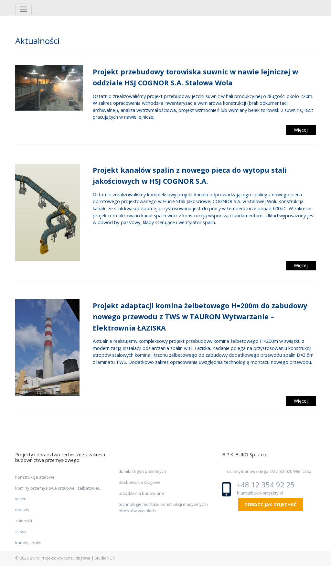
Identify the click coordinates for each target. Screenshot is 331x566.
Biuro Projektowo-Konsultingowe (60, 558)
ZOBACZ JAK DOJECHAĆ (271, 504)
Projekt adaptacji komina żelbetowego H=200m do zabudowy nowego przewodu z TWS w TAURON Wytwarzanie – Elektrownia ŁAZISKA (200, 316)
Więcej (301, 130)
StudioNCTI (105, 558)
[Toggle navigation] (23, 9)
